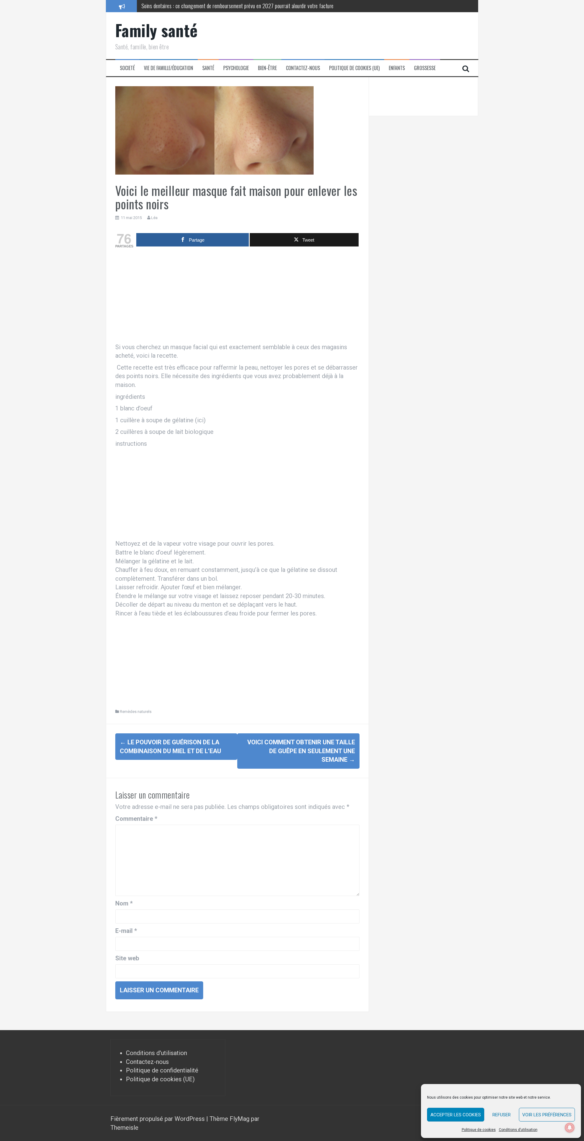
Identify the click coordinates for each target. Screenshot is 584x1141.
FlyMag (239, 1118)
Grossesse (425, 68)
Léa (154, 217)
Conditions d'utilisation (156, 1053)
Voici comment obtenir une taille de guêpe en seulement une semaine (301, 751)
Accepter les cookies (455, 1115)
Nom (124, 903)
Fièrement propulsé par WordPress (158, 1118)
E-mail (126, 930)
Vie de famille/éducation (168, 68)
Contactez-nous (303, 68)
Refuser (501, 1115)
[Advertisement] (237, 297)
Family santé (156, 30)
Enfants (397, 68)
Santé (208, 68)
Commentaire (136, 818)
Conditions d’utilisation (518, 1130)
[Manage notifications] (570, 1127)
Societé (127, 68)
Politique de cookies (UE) (354, 68)
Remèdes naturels (135, 711)
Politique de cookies (479, 1130)
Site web (127, 958)
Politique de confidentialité (162, 1070)
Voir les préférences (547, 1115)
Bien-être (267, 68)
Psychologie (236, 68)
